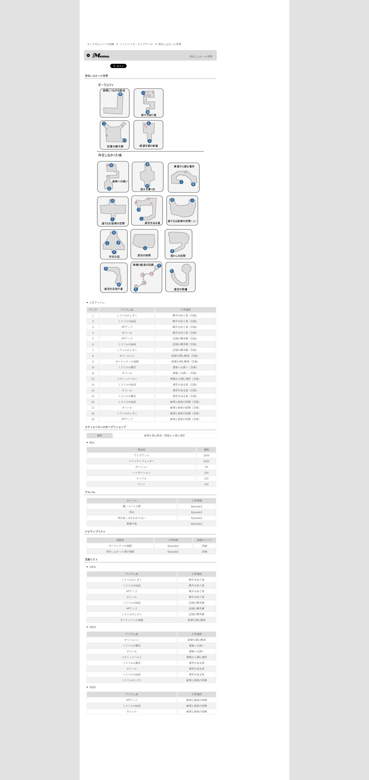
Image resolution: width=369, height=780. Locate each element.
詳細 (204, 545)
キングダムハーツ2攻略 (100, 44)
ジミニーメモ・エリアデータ (136, 44)
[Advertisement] (122, 748)
